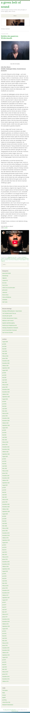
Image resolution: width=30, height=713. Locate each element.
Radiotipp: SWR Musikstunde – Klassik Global (12, 311)
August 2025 (5, 370)
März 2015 (4, 669)
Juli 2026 (4, 344)
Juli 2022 (4, 459)
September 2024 (6, 396)
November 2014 (5, 679)
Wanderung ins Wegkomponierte (9, 325)
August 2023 (5, 427)
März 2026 (4, 353)
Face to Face (5, 285)
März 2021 (4, 497)
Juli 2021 (4, 487)
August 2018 (5, 571)
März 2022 (4, 468)
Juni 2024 (4, 403)
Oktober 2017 (5, 595)
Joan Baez (6, 259)
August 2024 (5, 399)
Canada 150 (5, 280)
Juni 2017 (4, 604)
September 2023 (6, 425)
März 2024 (4, 411)
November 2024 (5, 392)
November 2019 (5, 535)
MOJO (3, 692)
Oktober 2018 (5, 566)
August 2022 (5, 456)
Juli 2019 (4, 545)
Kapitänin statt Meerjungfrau (8, 323)
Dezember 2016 (5, 619)
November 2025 (5, 363)
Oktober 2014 (5, 681)
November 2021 (5, 478)
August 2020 (5, 514)
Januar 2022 (5, 473)
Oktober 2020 (5, 509)
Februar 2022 (5, 470)
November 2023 (5, 420)
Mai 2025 (4, 377)
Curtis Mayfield (8, 258)
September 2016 (6, 626)
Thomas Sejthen (22, 259)
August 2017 (5, 600)
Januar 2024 (5, 415)
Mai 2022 (4, 463)
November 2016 (5, 621)
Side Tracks (4, 302)
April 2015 (4, 667)
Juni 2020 (4, 518)
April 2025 (4, 380)
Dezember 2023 (5, 418)
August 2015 (5, 657)
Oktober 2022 (5, 451)
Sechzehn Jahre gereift (7, 315)
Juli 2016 (4, 631)
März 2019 (4, 554)
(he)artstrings (5, 275)
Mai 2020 (4, 521)
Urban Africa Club (6, 702)
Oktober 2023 (5, 423)
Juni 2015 (4, 662)
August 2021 (5, 485)
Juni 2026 (4, 346)
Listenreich (4, 292)
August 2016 (5, 628)
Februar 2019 (5, 557)
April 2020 (4, 523)
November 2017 (5, 592)
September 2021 (6, 482)
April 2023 (4, 437)
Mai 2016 (4, 636)
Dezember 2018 (5, 561)
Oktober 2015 (5, 652)
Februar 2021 (5, 499)
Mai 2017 (4, 607)
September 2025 (6, 368)
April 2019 (4, 552)
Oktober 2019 (5, 537)
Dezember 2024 (5, 389)
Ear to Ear (14, 257)
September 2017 (6, 597)
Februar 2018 (5, 585)
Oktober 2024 (5, 394)
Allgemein (10, 257)
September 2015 (6, 655)
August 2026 (5, 341)
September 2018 (6, 569)
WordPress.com (15, 711)
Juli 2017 (4, 602)
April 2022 (4, 466)
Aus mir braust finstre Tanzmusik (9, 330)
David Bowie (13, 258)
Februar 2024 (5, 413)
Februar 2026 (5, 356)
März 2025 (4, 382)
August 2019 (5, 542)
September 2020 (6, 511)
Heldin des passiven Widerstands (9, 37)
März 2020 (4, 525)
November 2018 (5, 564)
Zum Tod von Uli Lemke (7, 332)
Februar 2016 (5, 643)
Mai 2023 (4, 435)
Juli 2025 (4, 372)
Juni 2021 (4, 490)
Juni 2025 (4, 375)
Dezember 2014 (5, 676)
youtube (6, 227)
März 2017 (4, 612)
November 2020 (5, 506)
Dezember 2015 (5, 647)
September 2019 (6, 540)
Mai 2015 (4, 664)
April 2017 (4, 609)
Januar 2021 (5, 502)
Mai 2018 (4, 578)
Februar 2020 (5, 528)
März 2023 (4, 439)
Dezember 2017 (5, 590)
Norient (4, 695)
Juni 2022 (4, 461)
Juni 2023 (4, 432)
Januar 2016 (5, 645)
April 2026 (4, 351)
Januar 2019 (5, 559)
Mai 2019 (4, 549)
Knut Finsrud (11, 259)
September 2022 (6, 454)
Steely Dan (16, 259)
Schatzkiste (4, 299)
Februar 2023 (5, 442)
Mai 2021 (4, 492)
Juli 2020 (4, 516)
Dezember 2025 (5, 360)
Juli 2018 (4, 573)
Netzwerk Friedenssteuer (7, 704)
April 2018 (4, 581)
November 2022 (5, 449)
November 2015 (5, 650)
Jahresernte (4, 290)
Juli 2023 (4, 430)
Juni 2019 (4, 547)
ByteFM (4, 697)
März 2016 (4, 640)
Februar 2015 (5, 671)
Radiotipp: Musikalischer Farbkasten (10, 327)
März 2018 (4, 583)
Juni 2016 (4, 633)
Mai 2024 (4, 406)
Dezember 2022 (5, 447)
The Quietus (5, 690)
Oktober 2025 (5, 365)
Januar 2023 (5, 444)
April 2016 (4, 638)
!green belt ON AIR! (6, 273)
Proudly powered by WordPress (9, 709)
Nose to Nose (5, 294)
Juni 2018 (4, 576)
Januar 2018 (5, 588)
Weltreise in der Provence (8, 320)
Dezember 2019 (5, 533)
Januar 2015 (5, 674)
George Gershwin (20, 258)
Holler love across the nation (8, 287)
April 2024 (4, 408)
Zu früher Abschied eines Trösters (9, 318)
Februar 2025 (5, 384)
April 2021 (4, 494)
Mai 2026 (4, 348)
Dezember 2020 (5, 504)
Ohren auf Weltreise (6, 297)
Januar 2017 (5, 616)
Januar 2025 (5, 387)
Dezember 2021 (5, 475)
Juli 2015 (4, 659)
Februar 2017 (5, 614)
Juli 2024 (4, 401)
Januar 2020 (5, 530)
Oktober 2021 (5, 480)
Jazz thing (4, 700)
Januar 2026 (5, 358)
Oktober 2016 (5, 624)
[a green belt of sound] (15, 25)
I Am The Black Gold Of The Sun (9, 313)
